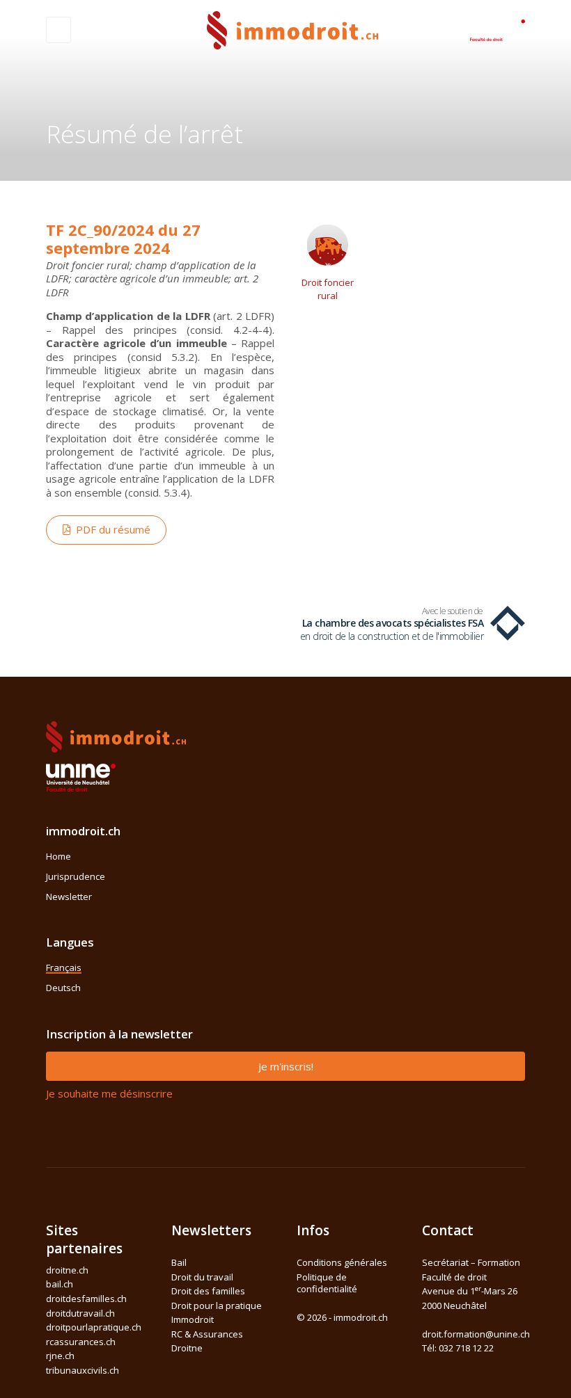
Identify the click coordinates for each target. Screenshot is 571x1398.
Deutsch (63, 987)
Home (58, 856)
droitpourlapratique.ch (93, 1327)
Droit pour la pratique (216, 1305)
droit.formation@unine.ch (476, 1334)
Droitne (187, 1348)
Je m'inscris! (285, 1066)
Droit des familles (208, 1291)
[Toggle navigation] (58, 30)
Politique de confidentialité (327, 1283)
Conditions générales (342, 1262)
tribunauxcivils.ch (82, 1370)
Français (63, 967)
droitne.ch (67, 1270)
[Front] (292, 28)
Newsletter (69, 896)
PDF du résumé (110, 529)
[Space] (497, 28)
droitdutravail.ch (80, 1313)
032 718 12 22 (466, 1348)
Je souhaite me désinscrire (109, 1093)
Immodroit (192, 1319)
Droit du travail (202, 1277)
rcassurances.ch (81, 1341)
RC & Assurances (207, 1334)
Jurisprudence (75, 876)
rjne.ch (60, 1355)
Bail (179, 1262)
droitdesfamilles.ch (86, 1298)
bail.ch (59, 1284)
